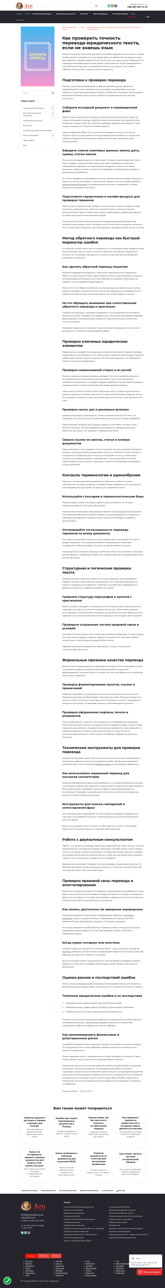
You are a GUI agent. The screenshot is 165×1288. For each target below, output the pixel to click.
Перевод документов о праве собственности (128, 1235)
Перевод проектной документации (79, 1219)
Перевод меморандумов (119, 1231)
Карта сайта (28, 140)
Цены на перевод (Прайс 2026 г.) (78, 1241)
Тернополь (59, 1268)
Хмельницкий (91, 1268)
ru (148, 17)
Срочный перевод (120, 14)
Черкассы (59, 1275)
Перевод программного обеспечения (80, 1235)
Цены (133, 14)
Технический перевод (73, 1210)
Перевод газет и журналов (120, 1219)
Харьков (28, 1264)
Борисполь (59, 1266)
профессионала (102, 764)
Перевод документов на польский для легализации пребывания (98, 1158)
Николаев (120, 1266)
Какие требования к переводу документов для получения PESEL (67, 1157)
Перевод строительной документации (125, 1228)
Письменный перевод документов (79, 1207)
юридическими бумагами (74, 185)
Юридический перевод (89, 1190)
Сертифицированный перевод (37, 130)
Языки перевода (100, 14)
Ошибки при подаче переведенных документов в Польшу (67, 1122)
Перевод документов (65, 14)
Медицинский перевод (74, 1213)
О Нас (27, 14)
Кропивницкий (61, 1273)
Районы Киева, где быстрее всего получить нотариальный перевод (98, 1123)
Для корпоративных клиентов (32, 114)
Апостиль (84, 14)
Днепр (88, 1271)
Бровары (89, 1266)
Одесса (58, 1264)
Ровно (27, 1268)
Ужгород (28, 1261)
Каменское (120, 1271)
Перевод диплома (48, 1190)
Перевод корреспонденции (76, 1231)
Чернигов (120, 1268)
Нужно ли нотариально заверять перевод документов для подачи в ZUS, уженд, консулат (35, 1159)
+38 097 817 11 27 (137, 7)
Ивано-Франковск (123, 1264)
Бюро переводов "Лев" (69, 28)
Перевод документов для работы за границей (84, 1228)
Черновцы (29, 1271)
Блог (83, 27)
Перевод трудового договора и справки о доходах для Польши (34, 1121)
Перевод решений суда (74, 1225)
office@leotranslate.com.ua (139, 4)
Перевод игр (114, 1225)
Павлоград (120, 1273)
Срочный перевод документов (122, 1238)
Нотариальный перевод (119, 1207)
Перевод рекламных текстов (121, 1213)
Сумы (27, 1275)
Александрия (91, 1275)
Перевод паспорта (72, 1216)
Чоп (117, 1261)
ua (145, 17)
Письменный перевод (42, 14)
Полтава (58, 1261)
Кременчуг (90, 1273)
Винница (59, 1271)
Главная (19, 14)
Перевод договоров (29, 1190)
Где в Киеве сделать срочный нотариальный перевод (130, 1158)
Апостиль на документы (74, 1238)
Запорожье (29, 1266)
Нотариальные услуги (33, 120)
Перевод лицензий (72, 1222)
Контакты (19, 20)
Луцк (88, 1261)
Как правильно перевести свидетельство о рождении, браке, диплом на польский (130, 1123)
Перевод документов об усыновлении (125, 1216)
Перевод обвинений (118, 1222)
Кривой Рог (90, 1264)
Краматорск (30, 1273)
